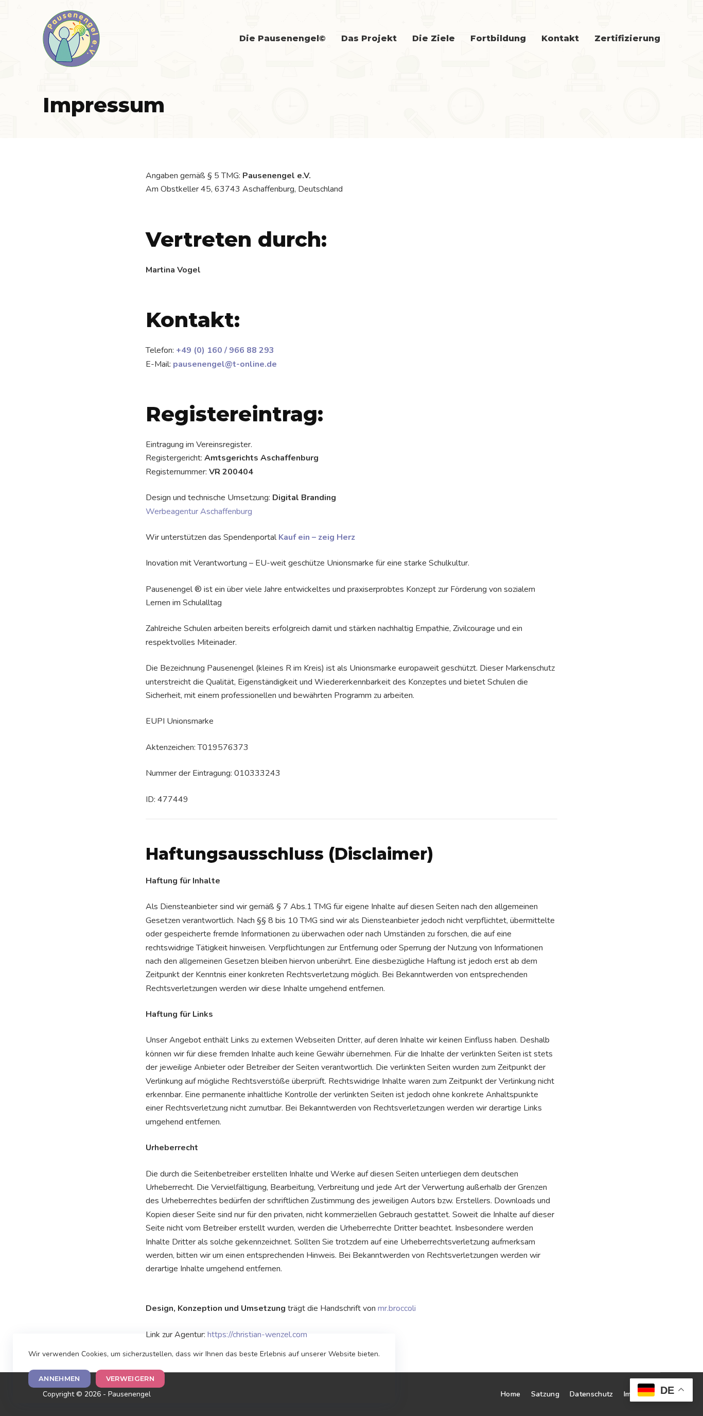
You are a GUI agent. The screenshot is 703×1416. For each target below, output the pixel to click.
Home (510, 1394)
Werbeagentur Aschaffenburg (199, 511)
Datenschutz (591, 1394)
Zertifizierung (627, 38)
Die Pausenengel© (282, 38)
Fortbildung (498, 38)
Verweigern (130, 1378)
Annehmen (59, 1378)
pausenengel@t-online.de (225, 364)
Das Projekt (369, 38)
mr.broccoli (397, 1308)
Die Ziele (433, 38)
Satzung (545, 1394)
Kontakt (560, 38)
